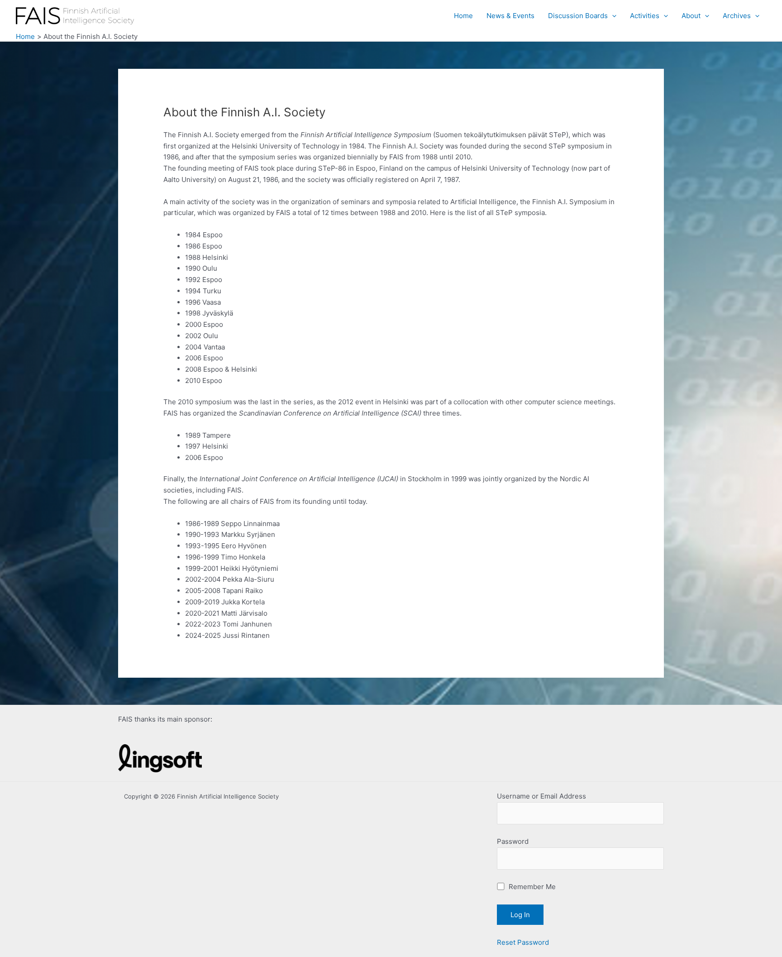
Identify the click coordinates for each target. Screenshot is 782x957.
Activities (644, 15)
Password (513, 841)
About (691, 15)
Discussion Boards (578, 15)
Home (463, 15)
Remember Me (531, 886)
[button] (612, 16)
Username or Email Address (541, 796)
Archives (737, 15)
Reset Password (523, 942)
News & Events (510, 15)
